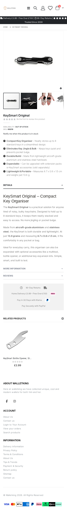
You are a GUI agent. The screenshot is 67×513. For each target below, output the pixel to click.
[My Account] (43, 8)
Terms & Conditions (13, 454)
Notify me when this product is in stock (20, 133)
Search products (11, 432)
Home (5, 27)
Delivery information (13, 446)
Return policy (10, 470)
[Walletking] (9, 8)
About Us (8, 417)
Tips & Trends (10, 462)
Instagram (14, 401)
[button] (61, 88)
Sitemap (7, 473)
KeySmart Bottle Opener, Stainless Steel (17, 358)
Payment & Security (13, 466)
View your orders (12, 428)
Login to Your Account (14, 424)
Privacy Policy (10, 450)
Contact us (8, 420)
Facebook (7, 401)
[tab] (33, 185)
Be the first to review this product (31, 119)
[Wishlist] (50, 8)
